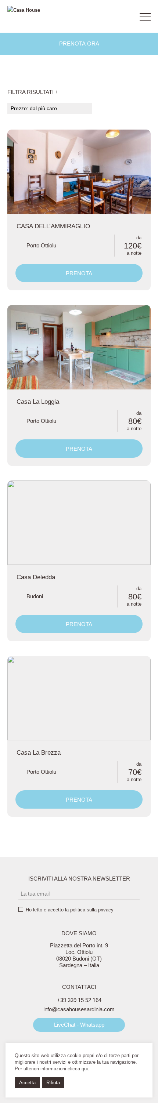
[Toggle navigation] (145, 16)
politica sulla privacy (92, 909)
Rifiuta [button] (53, 1082)
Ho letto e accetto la (70, 909)
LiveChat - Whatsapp (79, 1025)
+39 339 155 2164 (104, 16)
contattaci (124, 16)
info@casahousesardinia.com (79, 1009)
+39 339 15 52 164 (79, 1000)
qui (85, 1068)
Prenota (79, 273)
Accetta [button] (27, 1082)
